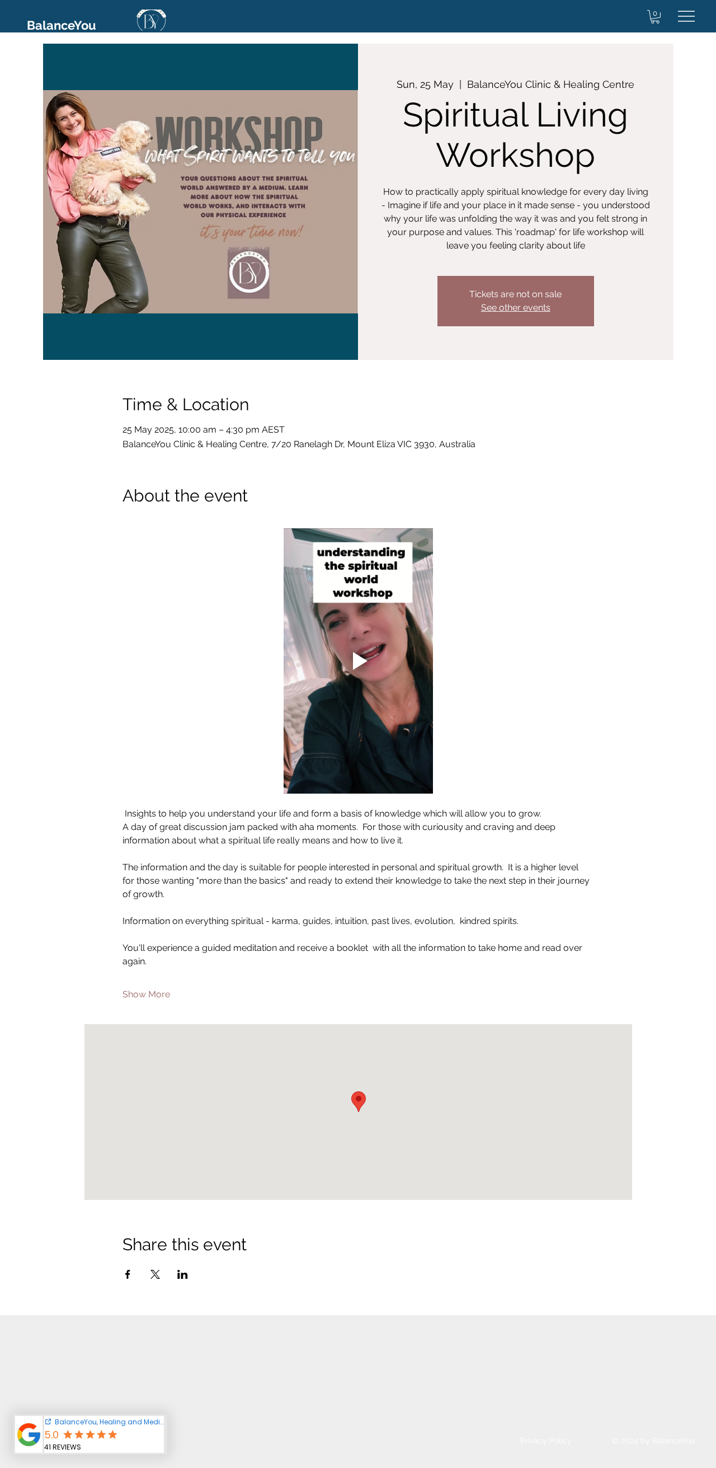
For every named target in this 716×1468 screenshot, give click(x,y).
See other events (515, 307)
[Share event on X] (155, 1274)
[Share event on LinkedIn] (182, 1274)
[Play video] (358, 661)
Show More (146, 994)
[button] (655, 17)
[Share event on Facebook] (128, 1274)
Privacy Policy (546, 1440)
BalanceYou (61, 25)
